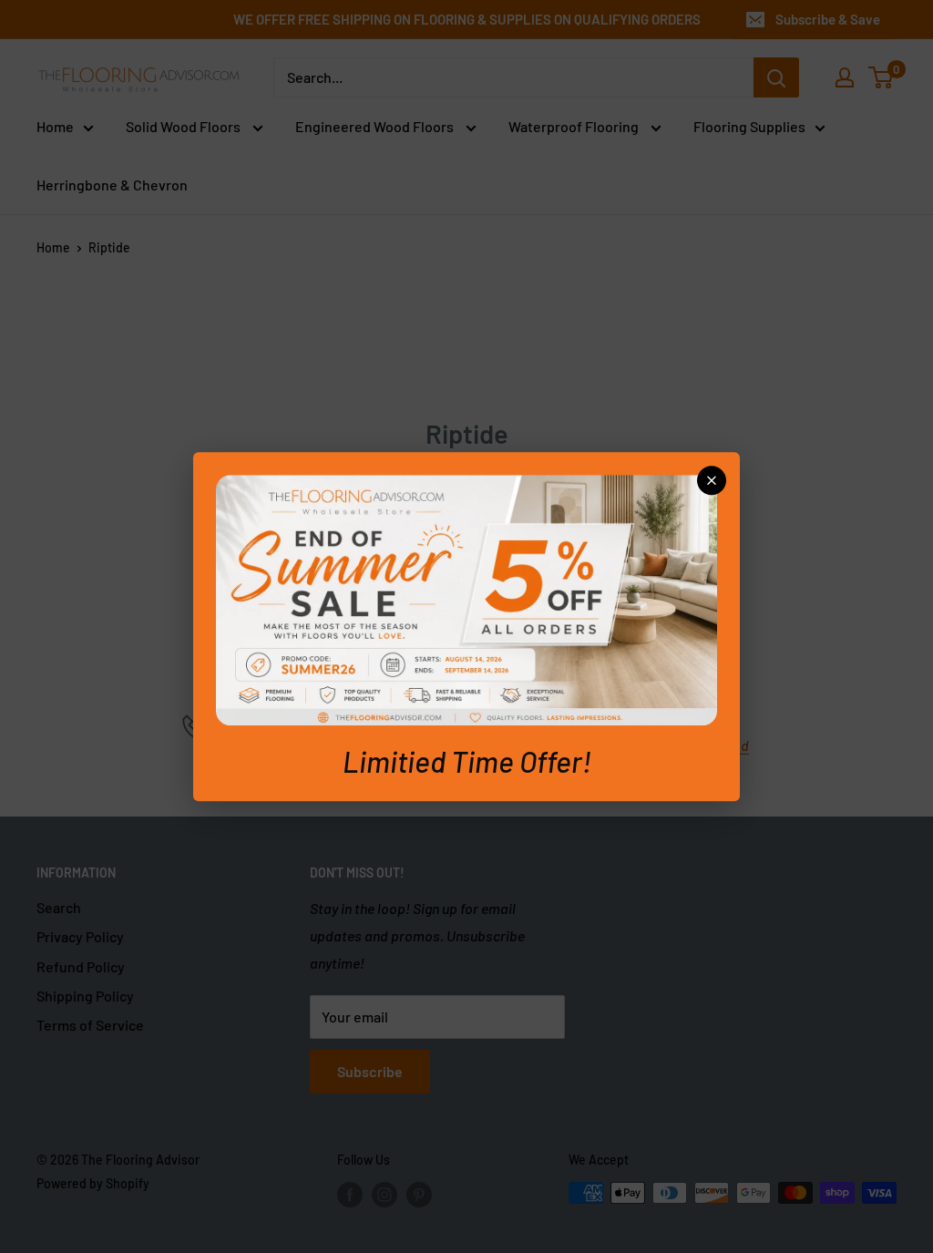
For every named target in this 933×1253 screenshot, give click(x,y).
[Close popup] (711, 480)
